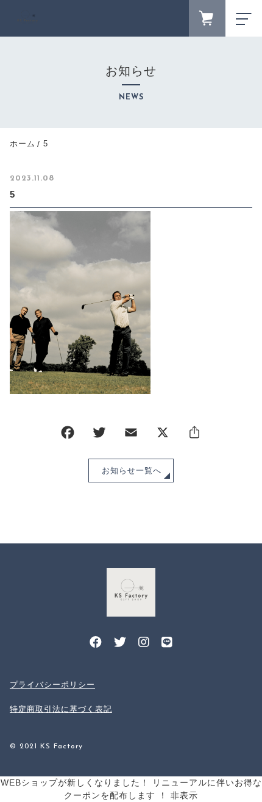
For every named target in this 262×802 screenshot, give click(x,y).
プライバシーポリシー (52, 684)
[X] (162, 435)
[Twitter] (99, 435)
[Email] (131, 435)
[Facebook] (67, 435)
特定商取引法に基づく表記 (61, 709)
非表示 (184, 795)
